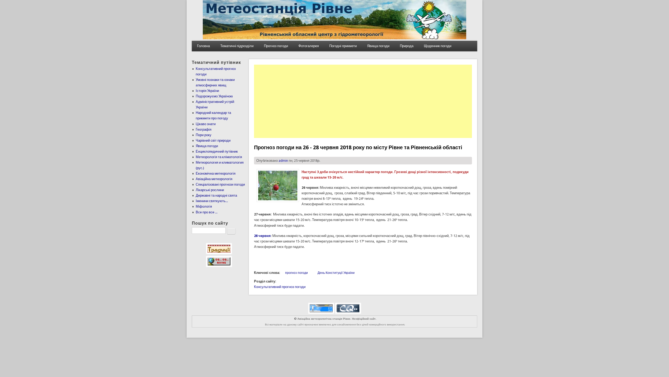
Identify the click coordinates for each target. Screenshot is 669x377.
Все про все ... (206, 212)
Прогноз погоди (276, 46)
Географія (203, 129)
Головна (203, 46)
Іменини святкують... (212, 201)
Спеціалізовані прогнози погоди (220, 184)
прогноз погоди (296, 273)
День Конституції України (336, 273)
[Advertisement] (363, 101)
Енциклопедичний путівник (217, 151)
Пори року (203, 135)
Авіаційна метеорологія (214, 179)
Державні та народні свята (216, 195)
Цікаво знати (206, 124)
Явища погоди (378, 46)
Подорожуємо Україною (214, 96)
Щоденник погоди (437, 46)
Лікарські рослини (210, 190)
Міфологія (204, 206)
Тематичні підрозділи (236, 46)
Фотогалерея (308, 46)
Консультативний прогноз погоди (279, 287)
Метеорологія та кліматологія (219, 157)
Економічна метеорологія (215, 173)
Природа (406, 46)
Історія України (207, 91)
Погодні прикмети (343, 46)
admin (283, 161)
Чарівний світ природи (213, 140)
